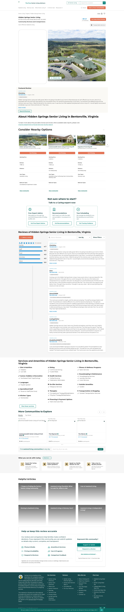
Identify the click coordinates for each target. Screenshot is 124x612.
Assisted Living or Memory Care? (62, 508)
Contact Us (82, 594)
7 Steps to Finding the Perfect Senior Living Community (31, 487)
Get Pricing (32, 153)
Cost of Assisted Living (88, 486)
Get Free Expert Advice (38, 223)
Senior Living (21, 13)
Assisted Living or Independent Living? (91, 509)
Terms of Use (32, 599)
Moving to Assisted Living (30, 508)
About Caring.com (84, 579)
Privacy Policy (52, 594)
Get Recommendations (62, 223)
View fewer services (27, 406)
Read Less (46, 457)
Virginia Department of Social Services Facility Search (35, 124)
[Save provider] (104, 13)
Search (100, 449)
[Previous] (99, 412)
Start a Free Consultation (96, 7)
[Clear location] (96, 449)
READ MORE (22, 107)
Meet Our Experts (84, 581)
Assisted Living (22, 91)
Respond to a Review (89, 549)
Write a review (27, 237)
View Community (24, 190)
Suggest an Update (89, 545)
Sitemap (51, 590)
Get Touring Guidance (86, 223)
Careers (81, 592)
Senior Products (53, 588)
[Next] (104, 412)
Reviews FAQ (82, 590)
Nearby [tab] (20, 415)
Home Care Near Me (100, 590)
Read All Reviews (25, 111)
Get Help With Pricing (98, 19)
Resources (52, 586)
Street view (56, 78)
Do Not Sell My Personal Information (53, 598)
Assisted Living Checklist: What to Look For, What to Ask (61, 487)
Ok (101, 610)
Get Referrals (67, 586)
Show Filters (97, 237)
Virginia (27, 13)
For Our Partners (69, 588)
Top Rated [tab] (28, 415)
